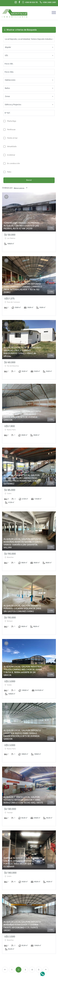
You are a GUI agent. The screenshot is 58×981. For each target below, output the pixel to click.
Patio (9, 172)
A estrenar (11, 155)
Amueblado (12, 146)
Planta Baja (11, 121)
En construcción (13, 163)
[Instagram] (15, 2)
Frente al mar (12, 138)
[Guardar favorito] (6, 197)
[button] (29, 39)
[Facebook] (18, 2)
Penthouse (11, 129)
